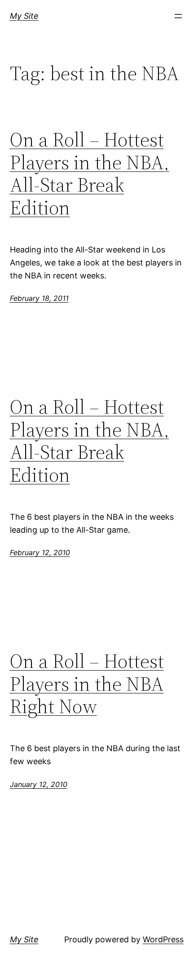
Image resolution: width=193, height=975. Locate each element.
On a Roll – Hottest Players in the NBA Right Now (87, 684)
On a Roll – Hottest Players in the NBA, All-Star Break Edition (89, 173)
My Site (24, 16)
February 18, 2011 (39, 298)
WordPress (163, 939)
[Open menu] (178, 16)
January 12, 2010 (38, 784)
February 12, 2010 (40, 552)
